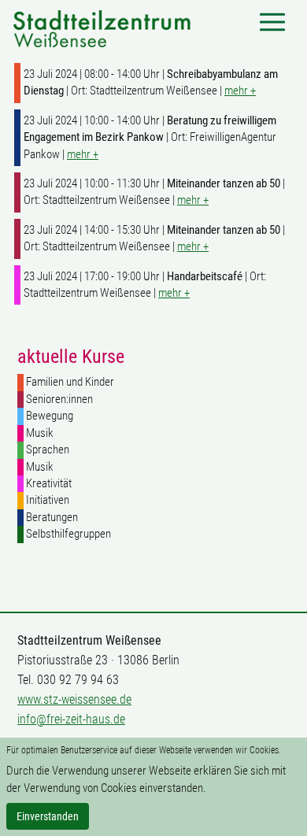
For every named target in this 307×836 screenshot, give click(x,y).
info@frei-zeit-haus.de (71, 719)
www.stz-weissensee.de (74, 699)
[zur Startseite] (102, 27)
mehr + (240, 90)
